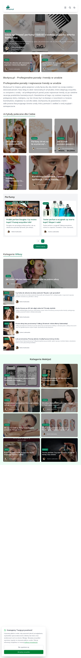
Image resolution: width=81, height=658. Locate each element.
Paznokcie (61, 138)
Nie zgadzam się (23, 647)
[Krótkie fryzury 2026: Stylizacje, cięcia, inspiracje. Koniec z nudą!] (21, 450)
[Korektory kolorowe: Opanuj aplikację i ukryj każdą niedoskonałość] (53, 172)
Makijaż (45, 60)
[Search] (70, 7)
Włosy (6, 60)
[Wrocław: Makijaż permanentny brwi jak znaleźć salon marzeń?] (59, 400)
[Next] (42, 241)
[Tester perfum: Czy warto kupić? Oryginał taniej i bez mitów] (59, 450)
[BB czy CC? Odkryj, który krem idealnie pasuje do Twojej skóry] (21, 425)
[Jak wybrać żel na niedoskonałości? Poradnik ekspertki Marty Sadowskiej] (14, 136)
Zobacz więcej (40, 246)
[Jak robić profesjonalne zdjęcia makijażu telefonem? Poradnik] (21, 375)
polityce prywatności (31, 642)
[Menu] (65, 8)
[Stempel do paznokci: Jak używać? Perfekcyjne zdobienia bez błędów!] (59, 425)
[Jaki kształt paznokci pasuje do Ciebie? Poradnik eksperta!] (66, 136)
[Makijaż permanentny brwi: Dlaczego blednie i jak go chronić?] (21, 400)
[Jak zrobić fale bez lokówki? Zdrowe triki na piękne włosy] (40, 273)
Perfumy (8, 31)
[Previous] (38, 241)
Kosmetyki (9, 138)
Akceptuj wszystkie (24, 652)
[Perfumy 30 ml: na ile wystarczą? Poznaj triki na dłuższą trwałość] (40, 136)
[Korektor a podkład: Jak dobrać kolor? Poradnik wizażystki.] (59, 375)
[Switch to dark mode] (74, 7)
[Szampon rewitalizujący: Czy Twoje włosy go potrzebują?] (14, 172)
